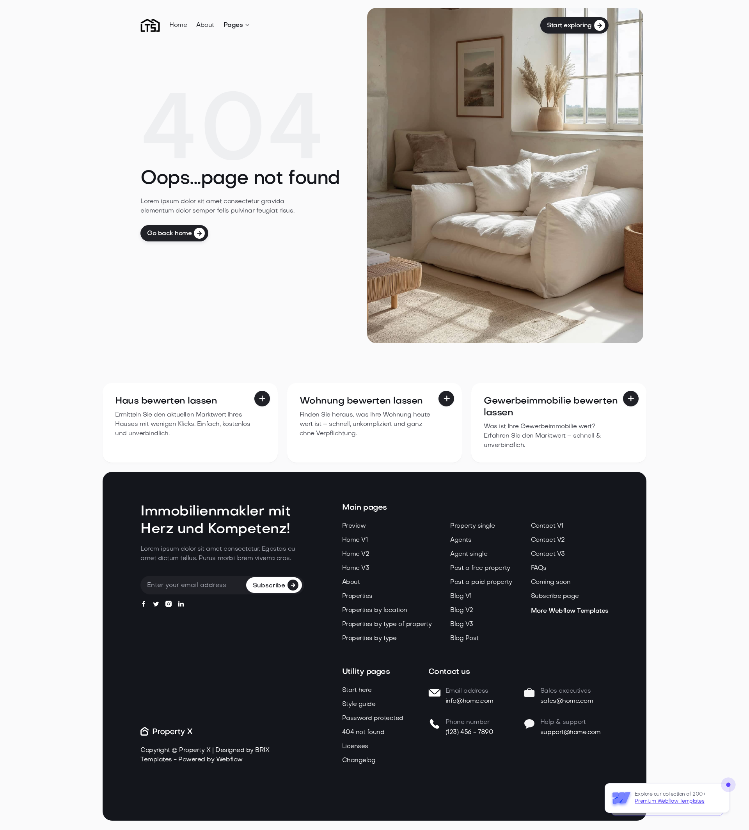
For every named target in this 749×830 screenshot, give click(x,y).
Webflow (229, 760)
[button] (237, 25)
